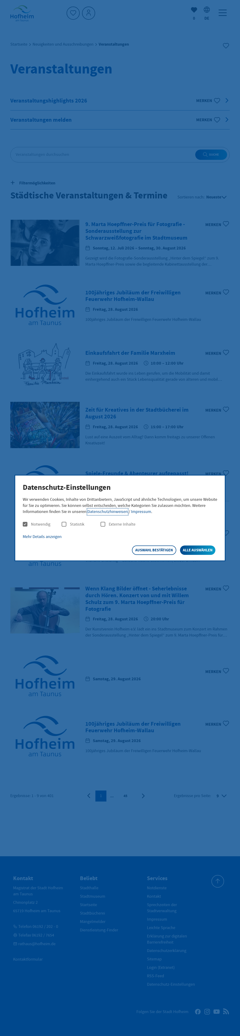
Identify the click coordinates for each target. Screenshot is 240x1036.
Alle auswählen (198, 550)
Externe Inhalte (122, 524)
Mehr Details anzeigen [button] (42, 536)
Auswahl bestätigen (154, 550)
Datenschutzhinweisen (107, 511)
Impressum (141, 511)
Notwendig (40, 524)
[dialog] (120, 518)
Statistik (77, 524)
